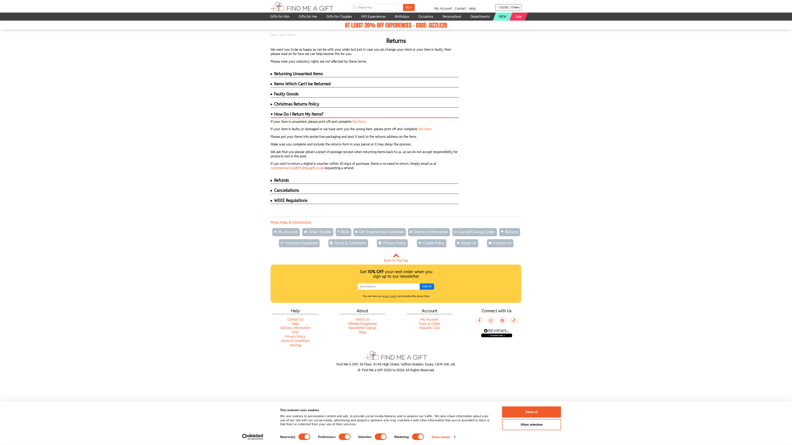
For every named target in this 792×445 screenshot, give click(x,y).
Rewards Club (430, 328)
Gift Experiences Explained (381, 232)
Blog (362, 332)
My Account (443, 8)
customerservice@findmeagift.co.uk (297, 168)
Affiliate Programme (362, 324)
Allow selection (532, 424)
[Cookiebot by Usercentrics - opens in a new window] (253, 437)
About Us (468, 243)
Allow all (531, 412)
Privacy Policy (394, 243)
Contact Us (502, 243)
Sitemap (295, 345)
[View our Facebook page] (479, 320)
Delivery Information (431, 232)
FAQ (295, 332)
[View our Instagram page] (491, 320)
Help (472, 8)
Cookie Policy (433, 243)
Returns (511, 232)
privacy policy (389, 296)
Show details (440, 437)
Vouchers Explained (301, 243)
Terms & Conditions (350, 243)
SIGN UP (427, 286)
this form (358, 121)
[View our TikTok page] (514, 320)
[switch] (344, 436)
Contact (460, 8)
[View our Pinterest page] (502, 320)
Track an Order (430, 324)
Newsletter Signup (362, 328)
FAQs (345, 232)
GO (409, 7)
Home (274, 34)
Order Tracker (319, 232)
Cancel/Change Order (476, 232)
